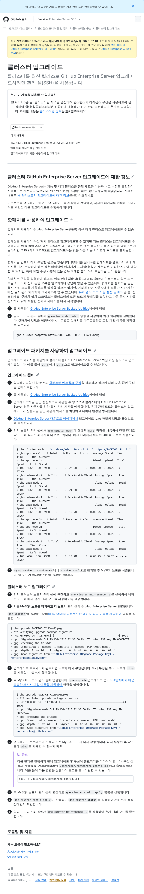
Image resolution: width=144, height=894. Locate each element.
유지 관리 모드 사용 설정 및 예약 (101, 292)
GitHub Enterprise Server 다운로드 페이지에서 (46, 418)
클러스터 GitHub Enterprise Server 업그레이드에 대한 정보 (69, 176)
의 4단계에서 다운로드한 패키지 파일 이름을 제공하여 (85, 614)
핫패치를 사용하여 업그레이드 (38, 219)
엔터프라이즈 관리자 (21, 28)
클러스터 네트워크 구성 (65, 382)
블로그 (115, 880)
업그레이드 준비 (21, 375)
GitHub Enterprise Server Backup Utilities (59, 308)
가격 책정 (83, 880)
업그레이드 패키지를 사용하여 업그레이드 (50, 350)
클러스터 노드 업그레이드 (29, 586)
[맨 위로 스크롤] (136, 886)
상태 (72, 880)
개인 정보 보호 (58, 880)
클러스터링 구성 (82, 28)
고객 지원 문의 (19, 857)
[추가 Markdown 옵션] (41, 127)
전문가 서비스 (100, 880)
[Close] (133, 6)
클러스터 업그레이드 (107, 28)
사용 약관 (40, 880)
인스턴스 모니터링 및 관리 (52, 28)
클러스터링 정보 (51, 111)
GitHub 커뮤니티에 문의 (25, 851)
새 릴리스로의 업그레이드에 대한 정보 (43, 195)
